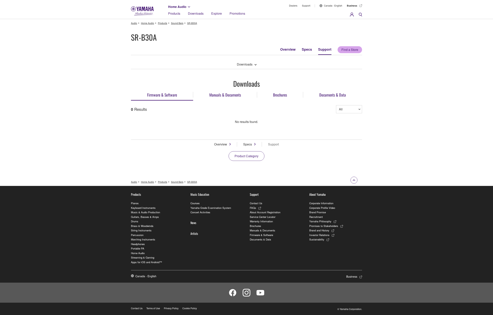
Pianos (135, 203)
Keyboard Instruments (143, 208)
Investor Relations (319, 235)
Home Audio (177, 6)
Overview (288, 49)
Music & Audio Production (145, 212)
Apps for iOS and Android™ (146, 262)
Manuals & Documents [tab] (225, 95)
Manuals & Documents (262, 230)
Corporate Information (321, 203)
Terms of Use (153, 308)
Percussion (137, 235)
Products (174, 13)
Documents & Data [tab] (332, 95)
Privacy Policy (171, 308)
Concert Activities (200, 212)
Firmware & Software (261, 235)
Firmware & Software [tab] (162, 95)
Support (306, 5)
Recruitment (316, 217)
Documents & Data (260, 239)
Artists (194, 233)
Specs (307, 49)
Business (352, 5)
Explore (216, 13)
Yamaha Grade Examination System (210, 208)
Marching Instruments (143, 239)
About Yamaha (317, 194)
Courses (195, 203)
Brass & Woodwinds (142, 226)
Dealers (293, 5)
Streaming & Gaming (142, 257)
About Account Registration (265, 212)
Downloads (196, 13)
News (193, 222)
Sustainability (316, 239)
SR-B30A (192, 23)
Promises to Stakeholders (323, 226)
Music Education (199, 194)
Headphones (138, 244)
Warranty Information (261, 221)
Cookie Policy (189, 308)
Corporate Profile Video (322, 208)
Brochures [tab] (280, 95)
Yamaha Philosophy (320, 221)
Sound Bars (177, 23)
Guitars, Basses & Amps (145, 217)
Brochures (255, 226)
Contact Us (256, 203)
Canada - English (333, 5)
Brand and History (319, 230)
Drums (134, 221)
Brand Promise (317, 212)
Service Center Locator (262, 217)
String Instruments (141, 230)
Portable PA (137, 248)
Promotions (237, 13)
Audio (134, 23)
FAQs (253, 208)
